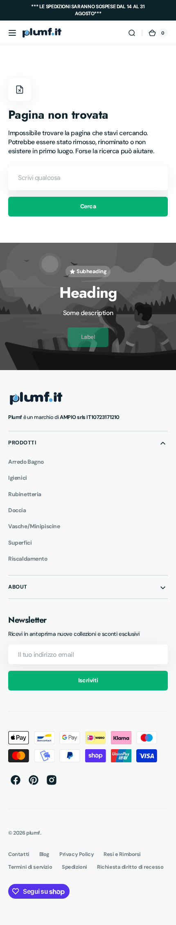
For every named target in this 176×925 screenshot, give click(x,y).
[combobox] (88, 178)
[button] (12, 33)
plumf (33, 832)
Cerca (88, 206)
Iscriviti (88, 680)
